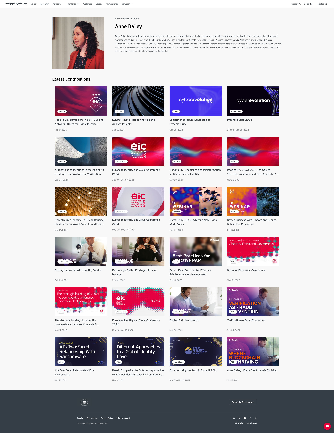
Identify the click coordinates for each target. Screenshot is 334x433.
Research (44, 4)
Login (306, 4)
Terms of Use (92, 418)
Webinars (87, 4)
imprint (80, 418)
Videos (99, 4)
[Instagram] (239, 418)
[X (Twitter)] (255, 418)
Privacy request (123, 418)
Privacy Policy (107, 418)
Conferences (73, 4)
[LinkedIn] (233, 418)
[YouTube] (244, 418)
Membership (112, 4)
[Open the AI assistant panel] (327, 426)
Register (320, 4)
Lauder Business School (144, 44)
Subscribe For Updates (243, 402)
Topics (33, 4)
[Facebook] (250, 418)
